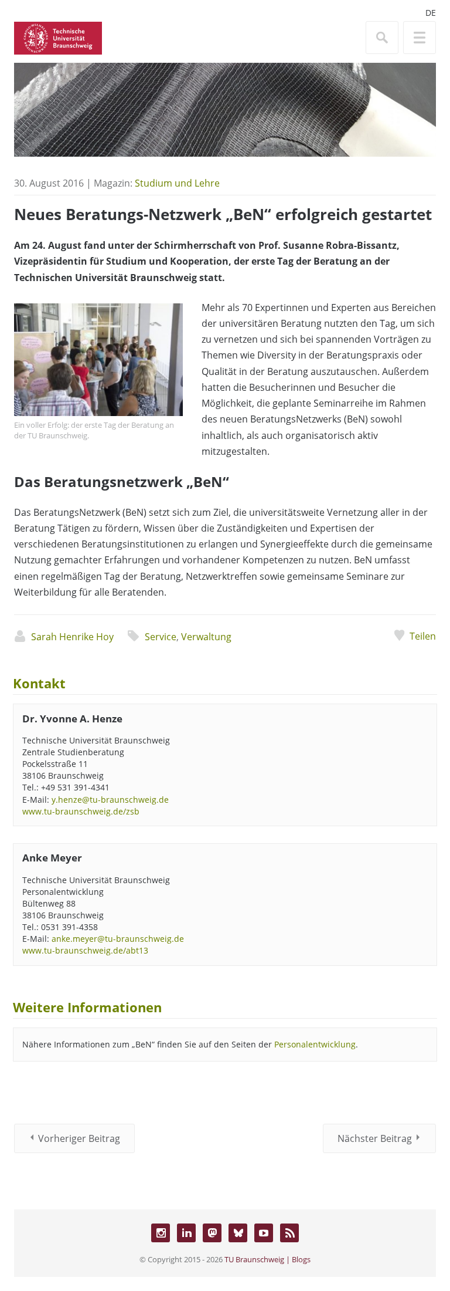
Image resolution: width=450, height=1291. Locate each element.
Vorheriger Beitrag (79, 1138)
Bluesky (238, 1233)
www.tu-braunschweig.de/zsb (80, 811)
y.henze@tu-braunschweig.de (110, 799)
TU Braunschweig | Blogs (267, 1259)
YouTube (263, 1233)
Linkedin (186, 1233)
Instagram (160, 1233)
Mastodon (212, 1233)
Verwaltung (206, 636)
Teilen (423, 636)
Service (160, 636)
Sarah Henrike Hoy (72, 636)
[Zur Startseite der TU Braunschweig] (58, 37)
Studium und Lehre (177, 183)
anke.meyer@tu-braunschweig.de (118, 938)
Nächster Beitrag (375, 1138)
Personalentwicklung (315, 1044)
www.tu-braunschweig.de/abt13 (85, 950)
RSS (289, 1233)
